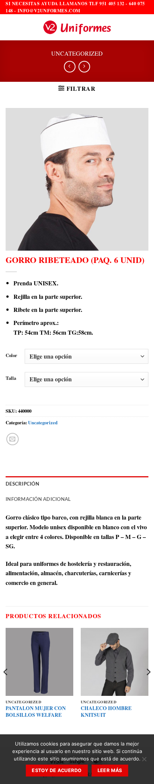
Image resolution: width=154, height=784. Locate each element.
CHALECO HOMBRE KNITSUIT (106, 711)
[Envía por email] (12, 439)
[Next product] (70, 66)
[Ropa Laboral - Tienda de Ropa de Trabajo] (77, 27)
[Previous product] (84, 66)
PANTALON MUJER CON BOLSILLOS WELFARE (36, 711)
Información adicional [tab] (38, 499)
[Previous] (5, 687)
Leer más (110, 770)
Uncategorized (77, 53)
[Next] (148, 687)
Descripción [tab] (22, 484)
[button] (10, 27)
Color (11, 355)
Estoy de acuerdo (56, 770)
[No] (143, 761)
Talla (11, 378)
